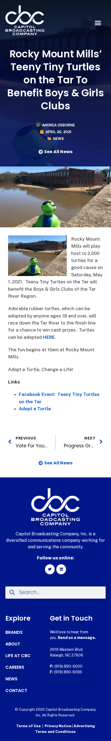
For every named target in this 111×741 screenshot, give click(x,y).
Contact (16, 690)
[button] (98, 23)
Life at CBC (18, 655)
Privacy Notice (58, 726)
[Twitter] (50, 569)
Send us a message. (77, 637)
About (12, 644)
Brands (14, 632)
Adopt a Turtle (35, 408)
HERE (49, 337)
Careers (14, 667)
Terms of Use (28, 726)
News (58, 139)
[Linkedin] (61, 569)
